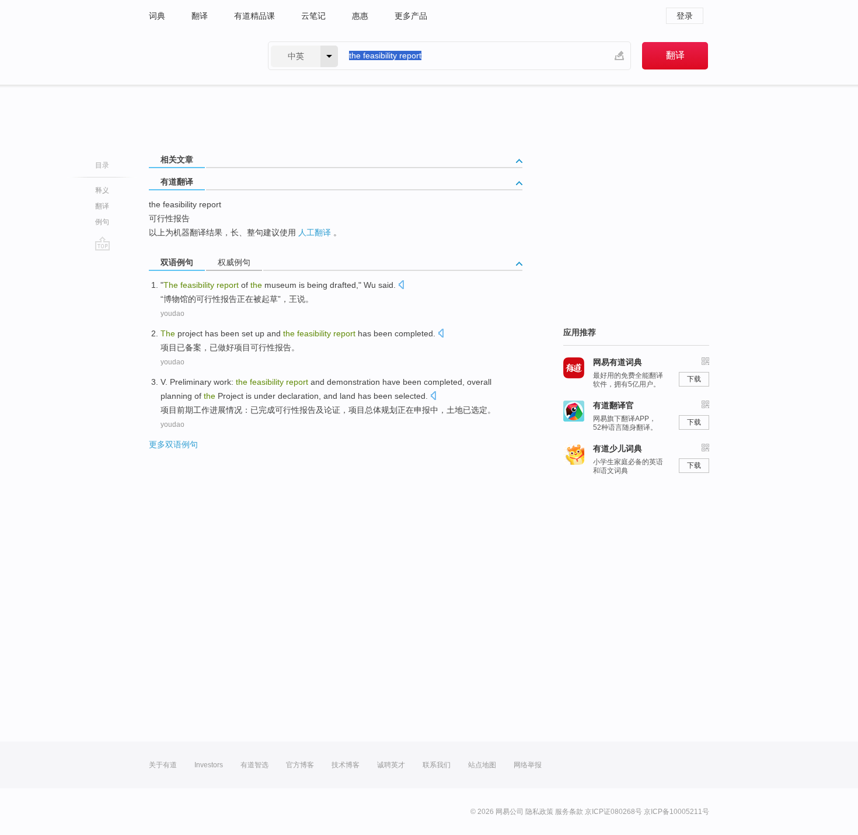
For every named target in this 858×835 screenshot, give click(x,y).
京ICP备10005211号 (676, 812)
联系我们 (437, 765)
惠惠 (360, 15)
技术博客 (346, 765)
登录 (684, 15)
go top (102, 243)
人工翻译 (314, 232)
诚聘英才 (391, 765)
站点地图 (482, 765)
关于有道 (163, 765)
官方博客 (300, 765)
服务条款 (569, 812)
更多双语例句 (173, 444)
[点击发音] (401, 286)
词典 (157, 15)
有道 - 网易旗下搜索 (197, 56)
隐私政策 (539, 812)
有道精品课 (254, 15)
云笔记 (313, 15)
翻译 (199, 15)
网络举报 (528, 765)
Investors (208, 765)
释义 (102, 190)
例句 (102, 222)
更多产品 (411, 15)
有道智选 (254, 765)
